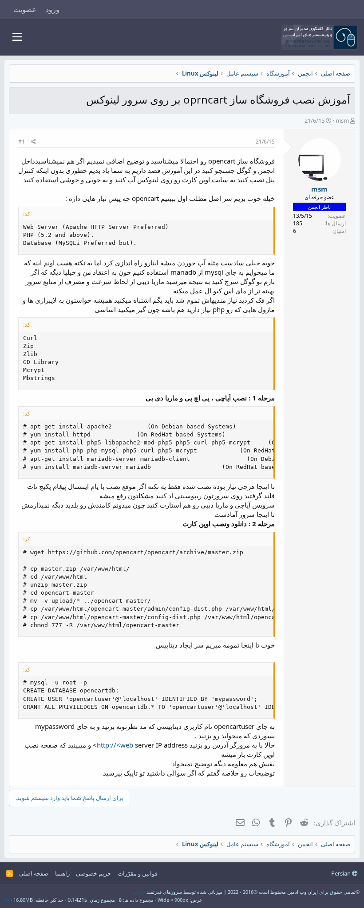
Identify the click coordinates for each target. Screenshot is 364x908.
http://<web (115, 744)
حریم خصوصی (93, 873)
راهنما (62, 873)
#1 (21, 141)
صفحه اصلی (33, 873)
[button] (17, 37)
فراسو (138, 891)
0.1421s (77, 900)
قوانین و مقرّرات (138, 873)
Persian (341, 873)
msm (342, 120)
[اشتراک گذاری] (33, 142)
